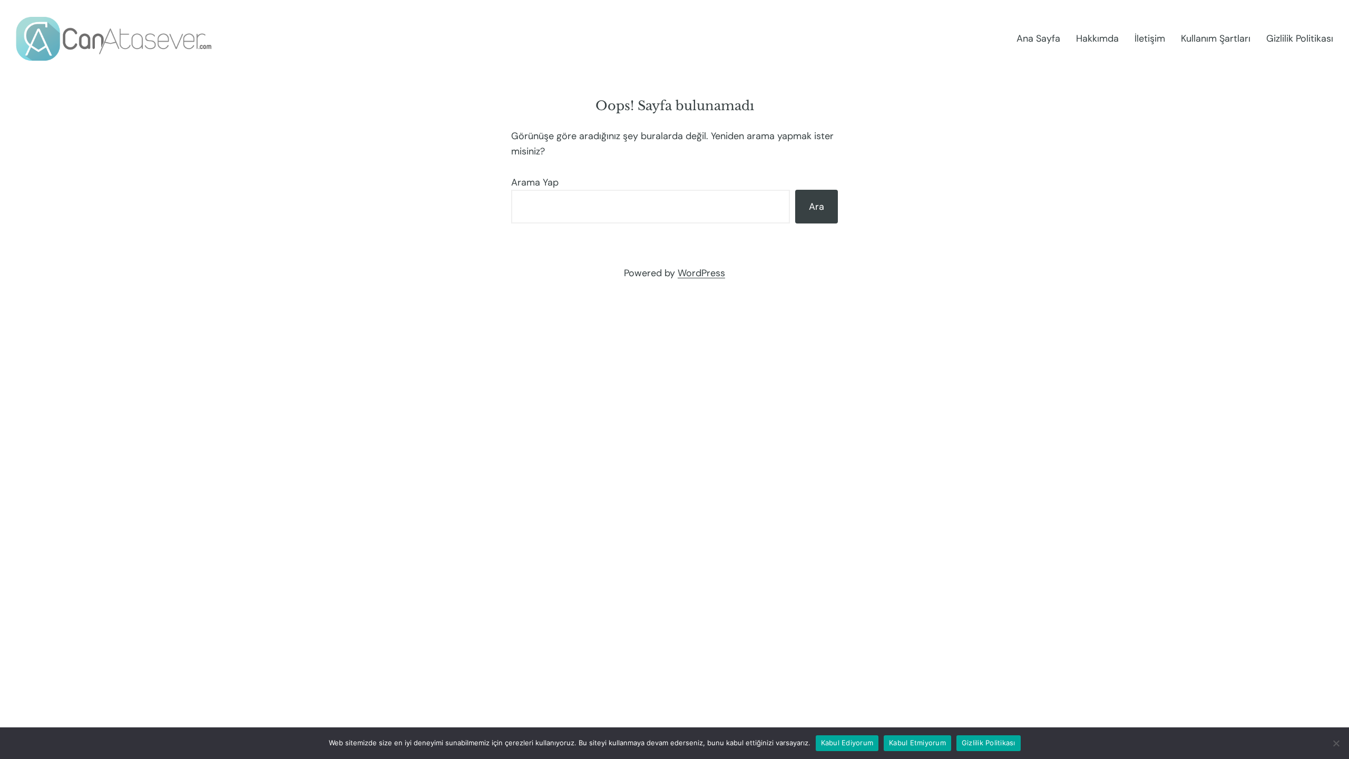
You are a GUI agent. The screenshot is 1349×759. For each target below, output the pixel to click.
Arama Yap (535, 182)
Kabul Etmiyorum (917, 742)
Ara (816, 206)
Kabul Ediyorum (847, 742)
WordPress (701, 273)
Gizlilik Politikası (988, 742)
